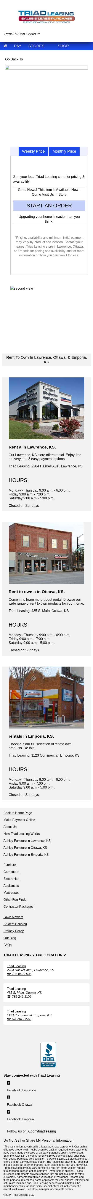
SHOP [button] (63, 46)
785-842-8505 (19, 974)
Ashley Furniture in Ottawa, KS (25, 847)
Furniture (9, 865)
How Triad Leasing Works (21, 833)
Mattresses (11, 892)
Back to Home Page (17, 813)
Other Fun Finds (14, 899)
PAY (17, 46)
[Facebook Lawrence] (8, 1083)
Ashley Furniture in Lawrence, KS (27, 840)
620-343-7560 (19, 1019)
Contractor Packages (18, 906)
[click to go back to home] (5, 46)
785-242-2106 (19, 996)
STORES (36, 46)
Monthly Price (64, 151)
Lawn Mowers (13, 917)
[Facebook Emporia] (8, 1112)
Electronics (11, 878)
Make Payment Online (19, 820)
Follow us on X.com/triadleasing (31, 1131)
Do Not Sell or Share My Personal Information (38, 1140)
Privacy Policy (13, 931)
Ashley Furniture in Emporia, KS (26, 854)
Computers (11, 872)
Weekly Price (33, 151)
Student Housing (15, 924)
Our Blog (9, 938)
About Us (10, 827)
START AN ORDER (49, 205)
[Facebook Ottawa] (8, 1097)
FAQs (7, 945)
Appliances (11, 885)
